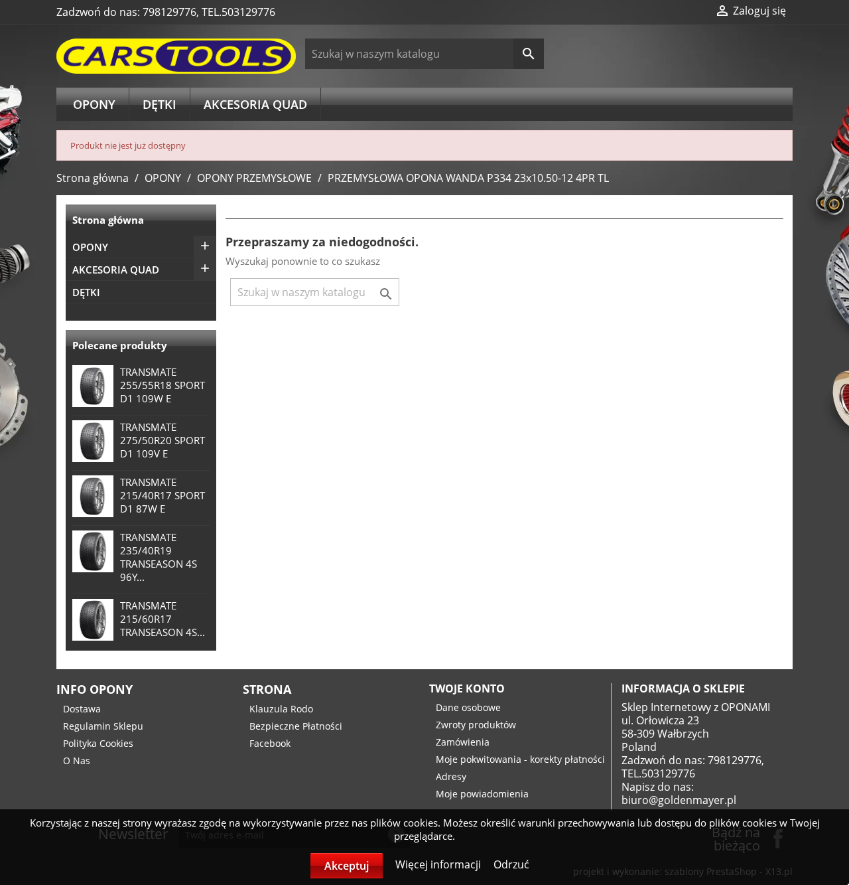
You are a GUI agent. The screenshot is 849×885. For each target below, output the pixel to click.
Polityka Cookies (98, 743)
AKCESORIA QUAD (255, 104)
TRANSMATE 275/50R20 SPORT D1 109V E (162, 440)
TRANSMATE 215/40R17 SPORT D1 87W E (162, 495)
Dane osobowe (468, 707)
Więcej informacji (439, 864)
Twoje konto (467, 688)
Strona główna (108, 219)
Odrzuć (511, 864)
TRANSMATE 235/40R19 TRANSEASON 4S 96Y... (158, 557)
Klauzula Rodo (281, 708)
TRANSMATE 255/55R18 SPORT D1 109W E (162, 385)
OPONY (94, 104)
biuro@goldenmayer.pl (678, 800)
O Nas (76, 760)
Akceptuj (346, 865)
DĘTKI (159, 104)
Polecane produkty (119, 345)
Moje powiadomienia (482, 793)
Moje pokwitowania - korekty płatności (520, 759)
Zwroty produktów (476, 724)
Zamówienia (463, 742)
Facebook (270, 743)
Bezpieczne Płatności (295, 726)
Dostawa (82, 708)
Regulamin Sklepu (103, 726)
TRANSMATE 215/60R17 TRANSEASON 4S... (162, 619)
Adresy (451, 776)
